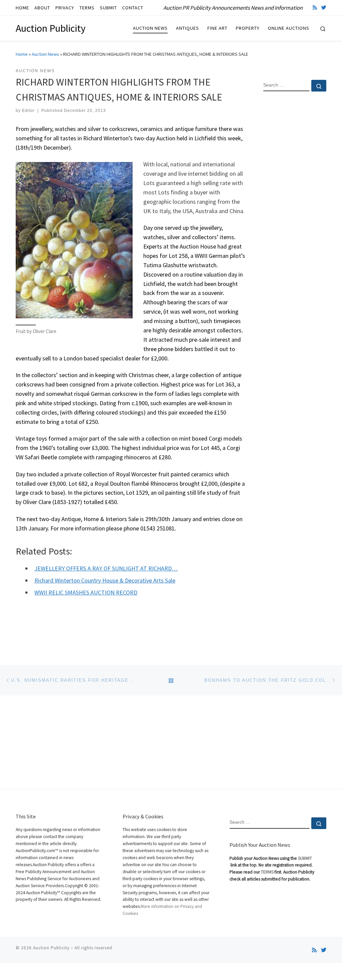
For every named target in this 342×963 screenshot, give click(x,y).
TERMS (267, 872)
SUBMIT (305, 858)
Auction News (45, 54)
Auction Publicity (51, 948)
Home (22, 54)
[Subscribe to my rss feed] (315, 7)
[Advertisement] (294, 205)
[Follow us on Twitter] (323, 7)
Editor (28, 110)
